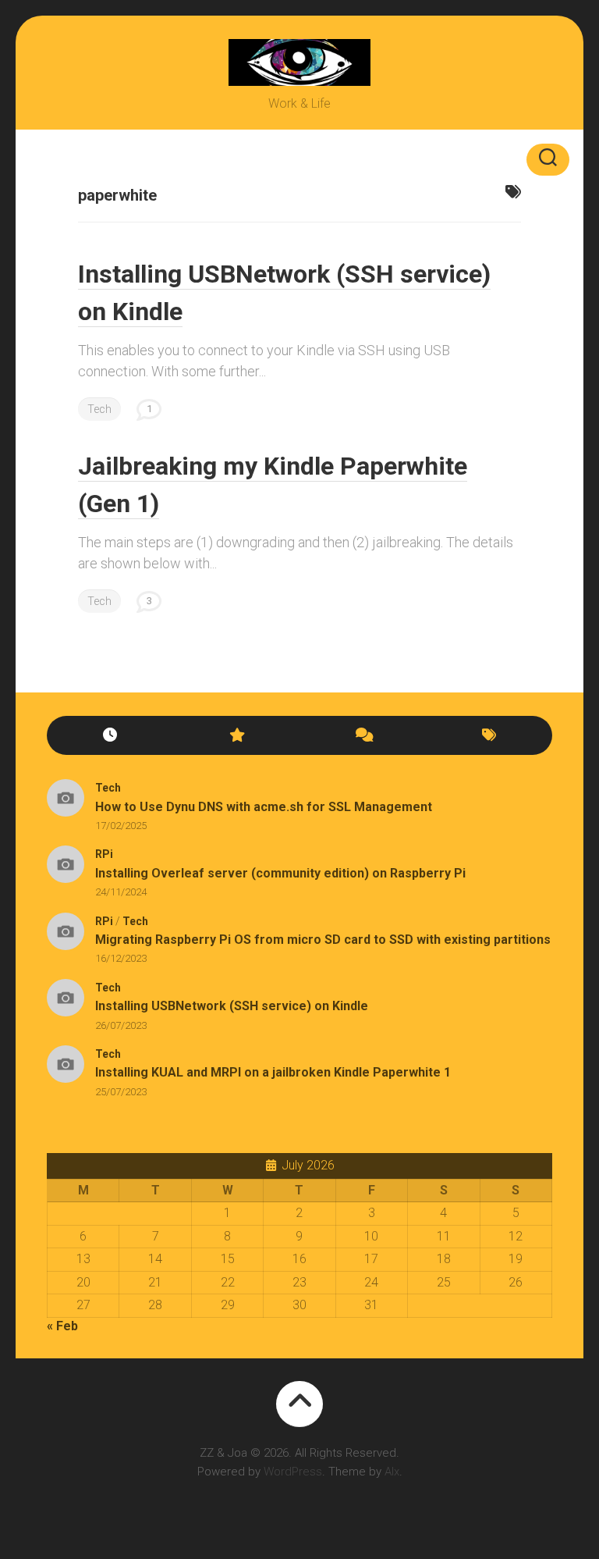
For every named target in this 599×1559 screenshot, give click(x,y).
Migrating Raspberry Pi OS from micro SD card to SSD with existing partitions (323, 939)
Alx (392, 1472)
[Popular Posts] (236, 736)
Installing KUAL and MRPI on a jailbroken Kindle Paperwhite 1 (273, 1072)
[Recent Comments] (363, 736)
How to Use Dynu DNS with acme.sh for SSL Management (263, 806)
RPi (104, 854)
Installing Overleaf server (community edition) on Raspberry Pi (280, 873)
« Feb (62, 1326)
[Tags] (489, 736)
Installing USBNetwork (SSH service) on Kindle (231, 1005)
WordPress (293, 1472)
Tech (99, 409)
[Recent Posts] (110, 736)
